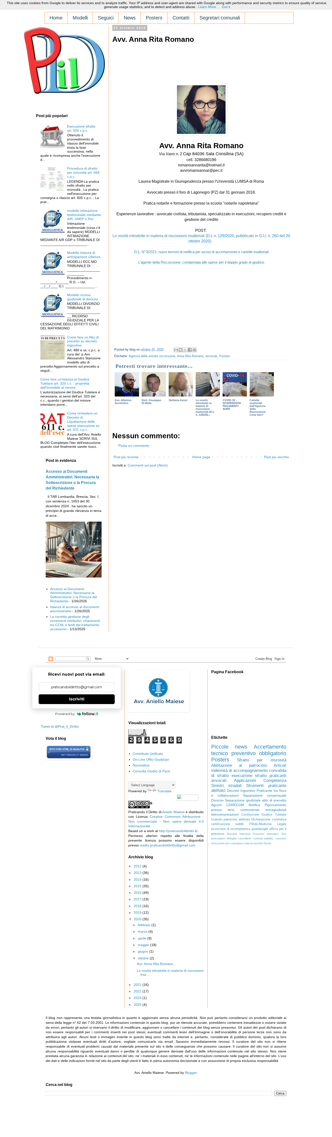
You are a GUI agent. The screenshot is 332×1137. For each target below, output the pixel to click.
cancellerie (244, 838)
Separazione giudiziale (242, 800)
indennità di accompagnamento (239, 770)
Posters (224, 356)
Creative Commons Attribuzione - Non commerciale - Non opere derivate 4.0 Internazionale (165, 821)
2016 (138, 893)
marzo (143, 931)
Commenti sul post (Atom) (148, 465)
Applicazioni (245, 780)
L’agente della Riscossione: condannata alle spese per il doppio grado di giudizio (201, 262)
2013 (138, 873)
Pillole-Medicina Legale (267, 824)
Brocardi (232, 833)
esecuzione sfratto (249, 775)
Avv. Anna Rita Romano (155, 964)
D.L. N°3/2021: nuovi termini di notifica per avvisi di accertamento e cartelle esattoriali (201, 252)
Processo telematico (266, 833)
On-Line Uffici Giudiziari (151, 759)
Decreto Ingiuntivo (241, 790)
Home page (201, 457)
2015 (138, 886)
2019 (138, 912)
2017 (138, 899)
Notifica (254, 805)
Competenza (274, 780)
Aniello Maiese (173, 812)
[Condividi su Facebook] (189, 349)
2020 (138, 919)
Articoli (280, 765)
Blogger (191, 1073)
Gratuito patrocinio (224, 819)
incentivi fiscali (262, 843)
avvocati (211, 356)
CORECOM (235, 805)
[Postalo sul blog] (180, 349)
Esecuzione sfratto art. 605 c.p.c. (81, 128)
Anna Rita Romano (190, 356)
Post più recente (126, 457)
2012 (138, 866)
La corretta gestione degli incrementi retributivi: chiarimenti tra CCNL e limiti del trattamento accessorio (75, 623)
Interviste (244, 833)
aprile (142, 938)
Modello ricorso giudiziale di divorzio (82, 297)
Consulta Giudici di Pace (151, 771)
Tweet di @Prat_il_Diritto (60, 726)
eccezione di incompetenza (230, 829)
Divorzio (217, 800)
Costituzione (250, 814)
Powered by (65, 714)
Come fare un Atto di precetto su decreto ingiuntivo (83, 341)
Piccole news (229, 747)
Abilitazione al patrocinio (239, 765)
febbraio (144, 925)
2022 (138, 991)
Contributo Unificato (148, 754)
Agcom (216, 805)
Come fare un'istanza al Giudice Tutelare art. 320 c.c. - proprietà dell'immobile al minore (64, 383)
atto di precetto (274, 800)
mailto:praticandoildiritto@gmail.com (167, 845)
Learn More (207, 7)
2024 (138, 998)
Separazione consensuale (264, 795)
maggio (144, 945)
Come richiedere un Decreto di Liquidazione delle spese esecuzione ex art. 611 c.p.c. (83, 421)
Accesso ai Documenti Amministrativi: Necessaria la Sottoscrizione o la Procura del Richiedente (73, 595)
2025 (138, 1005)
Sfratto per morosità (261, 760)
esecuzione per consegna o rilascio (232, 843)
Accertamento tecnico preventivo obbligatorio (248, 750)
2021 (138, 985)
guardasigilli (260, 829)
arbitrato (244, 819)
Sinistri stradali (226, 785)
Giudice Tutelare (274, 814)
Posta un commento (133, 446)
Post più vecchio (276, 457)
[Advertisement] (200, 59)
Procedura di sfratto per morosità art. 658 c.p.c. (83, 172)
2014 (138, 879)
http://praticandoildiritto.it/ (178, 831)
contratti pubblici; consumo (270, 838)
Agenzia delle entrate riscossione (152, 356)
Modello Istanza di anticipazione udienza (83, 255)
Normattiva (141, 765)
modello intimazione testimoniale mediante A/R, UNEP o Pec (84, 215)
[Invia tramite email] (176, 349)
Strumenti (255, 785)
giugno (143, 951)
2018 (138, 906)
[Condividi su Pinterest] (194, 349)
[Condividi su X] (185, 349)
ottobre (144, 958)
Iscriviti (76, 699)
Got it (226, 7)
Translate (164, 791)
